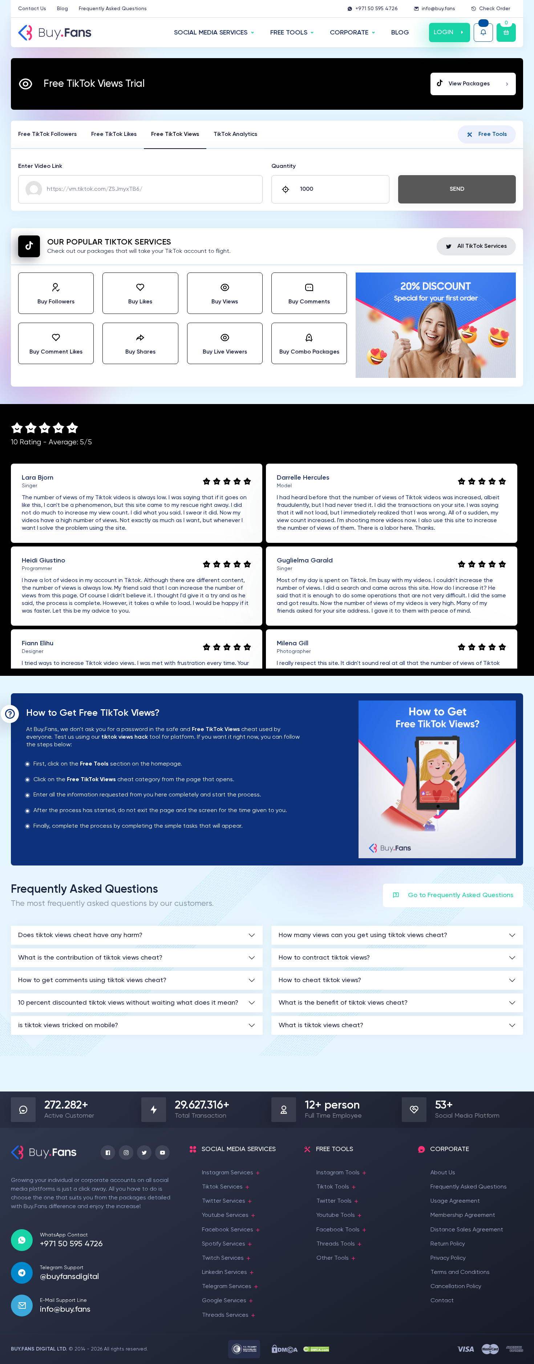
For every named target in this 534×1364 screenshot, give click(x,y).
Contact (442, 1301)
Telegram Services (226, 1287)
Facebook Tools (338, 1230)
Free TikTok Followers (47, 134)
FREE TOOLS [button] (288, 32)
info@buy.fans (438, 8)
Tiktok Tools (332, 1187)
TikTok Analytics (235, 134)
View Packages (469, 84)
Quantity (283, 166)
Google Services (224, 1301)
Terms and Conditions (460, 1272)
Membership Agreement (462, 1215)
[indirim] (436, 376)
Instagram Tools (338, 1173)
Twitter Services (223, 1201)
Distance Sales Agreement (466, 1230)
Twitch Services (223, 1258)
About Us (442, 1173)
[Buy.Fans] (54, 33)
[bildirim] (483, 32)
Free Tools (492, 134)
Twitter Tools (334, 1201)
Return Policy (447, 1244)
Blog (62, 8)
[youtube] (162, 1152)
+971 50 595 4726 (376, 8)
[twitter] (144, 1152)
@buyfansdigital (69, 1277)
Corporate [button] (349, 32)
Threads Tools (335, 1244)
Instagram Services (227, 1173)
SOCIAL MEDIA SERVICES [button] (210, 32)
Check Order (494, 8)
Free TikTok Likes (114, 134)
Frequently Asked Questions (113, 8)
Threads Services (225, 1315)
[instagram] (126, 1152)
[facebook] (108, 1152)
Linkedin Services (224, 1272)
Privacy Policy (448, 1258)
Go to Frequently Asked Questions (460, 895)
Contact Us (32, 8)
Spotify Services (223, 1244)
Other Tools (332, 1258)
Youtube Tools (335, 1215)
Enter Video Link (40, 166)
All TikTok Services (482, 246)
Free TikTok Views (175, 134)
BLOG (400, 32)
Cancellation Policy (455, 1287)
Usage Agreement (455, 1201)
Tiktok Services (222, 1187)
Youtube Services (225, 1215)
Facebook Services (227, 1230)
